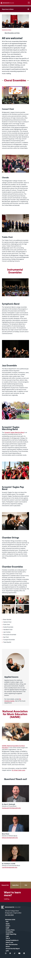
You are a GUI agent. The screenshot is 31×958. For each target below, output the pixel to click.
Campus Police (10, 930)
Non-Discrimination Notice (12, 945)
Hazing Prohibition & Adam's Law (12, 941)
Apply (7, 923)
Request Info (5, 885)
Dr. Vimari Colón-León (18, 770)
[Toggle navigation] (29, 3)
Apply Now (15, 885)
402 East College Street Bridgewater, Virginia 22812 (13, 912)
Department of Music (8, 9)
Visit (26, 885)
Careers (8, 926)
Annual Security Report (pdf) (13, 949)
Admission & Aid (10, 919)
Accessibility (9, 932)
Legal (7, 936)
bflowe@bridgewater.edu (10, 837)
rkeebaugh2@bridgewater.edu (11, 808)
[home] (7, 3)
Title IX (8, 938)
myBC (7, 928)
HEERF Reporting (11, 934)
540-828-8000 (9, 915)
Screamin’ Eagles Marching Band (14, 432)
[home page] (10, 907)
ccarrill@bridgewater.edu (9, 867)
